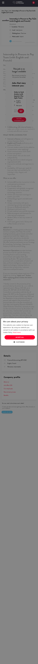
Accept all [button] (20, 337)
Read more (17, 332)
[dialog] (19, 332)
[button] (19, 342)
